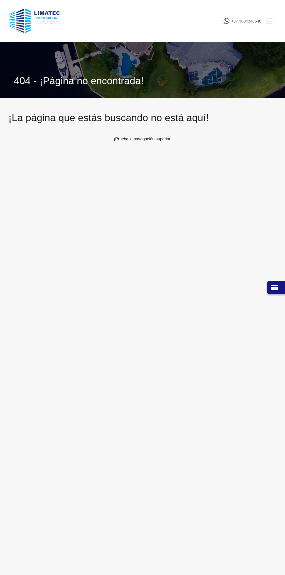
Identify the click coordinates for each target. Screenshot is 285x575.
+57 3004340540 (246, 21)
